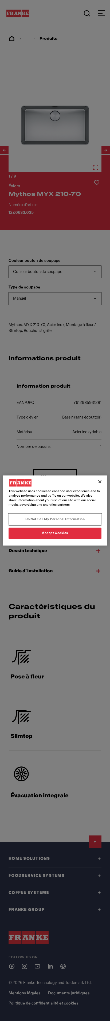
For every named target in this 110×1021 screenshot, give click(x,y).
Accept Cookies (55, 533)
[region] (55, 510)
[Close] (100, 482)
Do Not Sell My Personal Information (55, 519)
